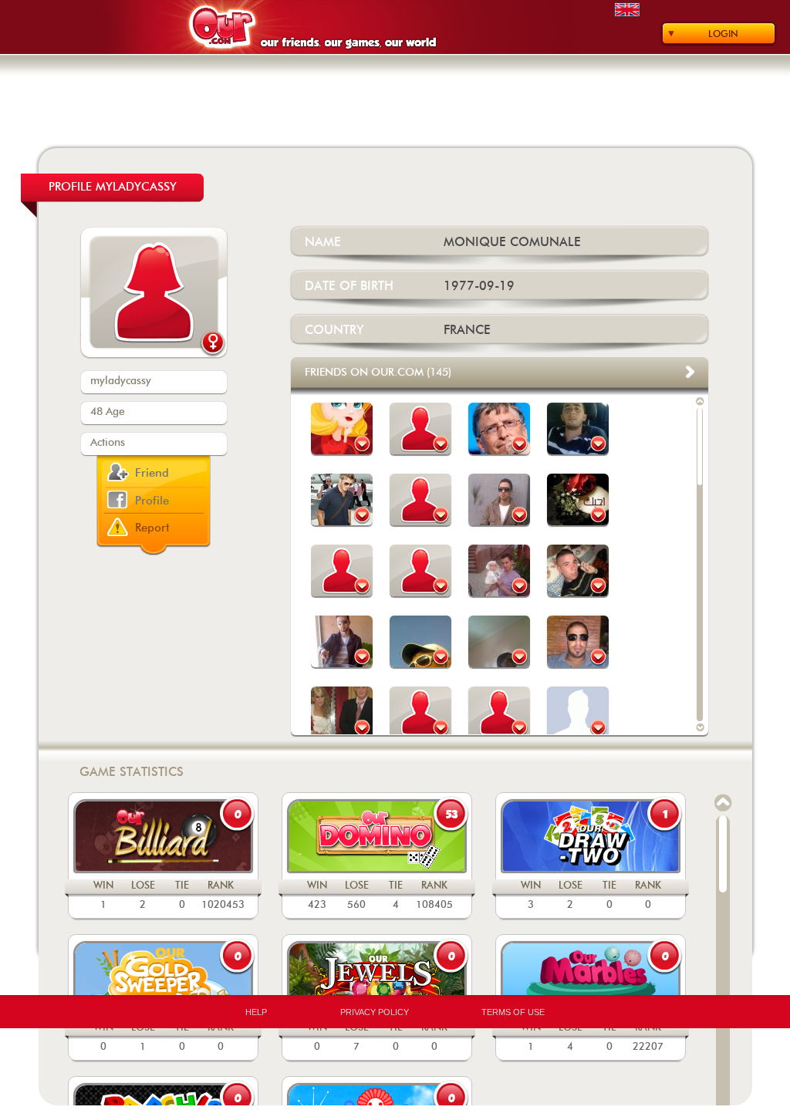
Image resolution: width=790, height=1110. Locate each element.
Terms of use (513, 1012)
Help (256, 1012)
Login (723, 34)
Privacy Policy (374, 1012)
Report (152, 528)
